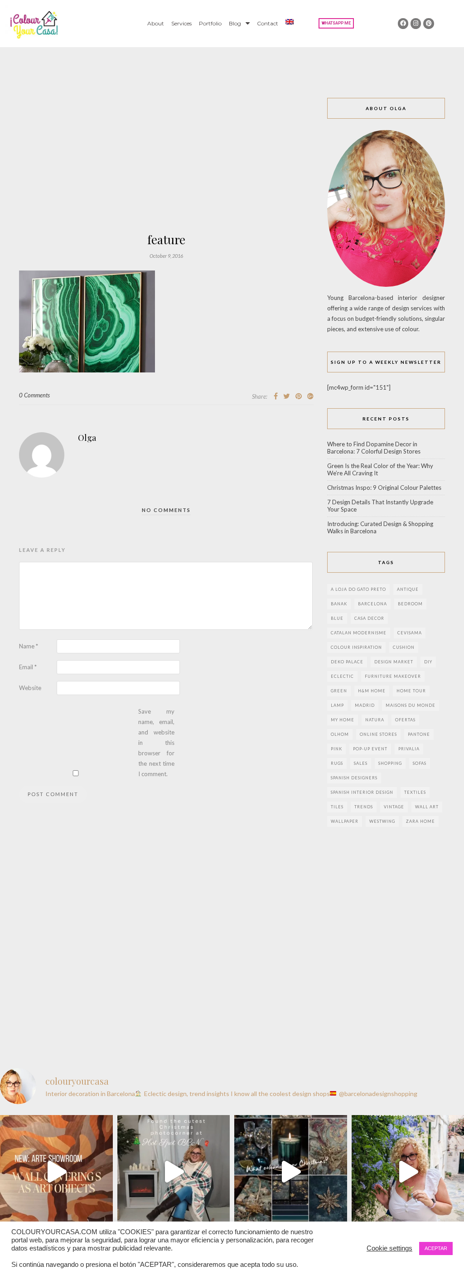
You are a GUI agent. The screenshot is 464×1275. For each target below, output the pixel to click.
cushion (404, 647)
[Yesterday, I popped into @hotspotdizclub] (173, 1171)
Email (28, 667)
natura (374, 719)
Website (30, 687)
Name (28, 646)
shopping (390, 763)
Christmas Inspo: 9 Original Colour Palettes (384, 487)
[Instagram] (416, 23)
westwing (382, 821)
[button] (336, 23)
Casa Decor (369, 618)
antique (408, 589)
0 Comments (34, 395)
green (339, 690)
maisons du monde (410, 705)
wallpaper (344, 821)
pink (336, 748)
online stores (378, 734)
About (155, 23)
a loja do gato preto (358, 589)
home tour (411, 690)
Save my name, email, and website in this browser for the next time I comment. (156, 743)
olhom (340, 734)
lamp (337, 705)
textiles (415, 792)
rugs (337, 763)
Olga (87, 437)
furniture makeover (393, 676)
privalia (409, 748)
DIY (428, 661)
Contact (267, 23)
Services (181, 23)
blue (337, 618)
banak (339, 603)
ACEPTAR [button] (436, 1248)
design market (393, 661)
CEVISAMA (409, 632)
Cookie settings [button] (389, 1248)
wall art (427, 806)
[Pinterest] (428, 23)
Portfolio (210, 23)
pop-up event (370, 748)
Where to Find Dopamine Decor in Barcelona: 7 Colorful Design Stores (373, 447)
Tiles (337, 806)
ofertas (405, 719)
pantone (419, 734)
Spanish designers (354, 777)
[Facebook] (403, 23)
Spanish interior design (362, 792)
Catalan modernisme (359, 632)
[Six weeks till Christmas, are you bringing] (290, 1171)
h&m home (372, 690)
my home (342, 719)
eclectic (342, 676)
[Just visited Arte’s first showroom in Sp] (56, 1171)
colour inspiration (356, 647)
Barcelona (372, 603)
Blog (235, 23)
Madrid (365, 705)
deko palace (347, 661)
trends (363, 806)
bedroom (410, 603)
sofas (419, 763)
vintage (394, 806)
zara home (420, 821)
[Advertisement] (166, 165)
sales (360, 763)
